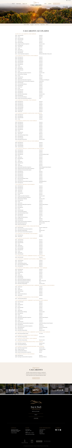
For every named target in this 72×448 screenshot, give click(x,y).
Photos (47, 24)
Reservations (56, 3)
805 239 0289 (14, 432)
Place (13, 3)
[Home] (36, 6)
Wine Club (25, 3)
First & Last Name (35, 411)
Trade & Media (26, 24)
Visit (45, 3)
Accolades (32, 24)
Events (49, 3)
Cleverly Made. (46, 445)
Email (36, 414)
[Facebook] (56, 430)
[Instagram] (58, 430)
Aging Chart (42, 24)
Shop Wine (18, 3)
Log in (70, 0)
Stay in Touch (36, 407)
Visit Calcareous (42, 429)
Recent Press (37, 24)
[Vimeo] (60, 430)
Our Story (41, 432)
